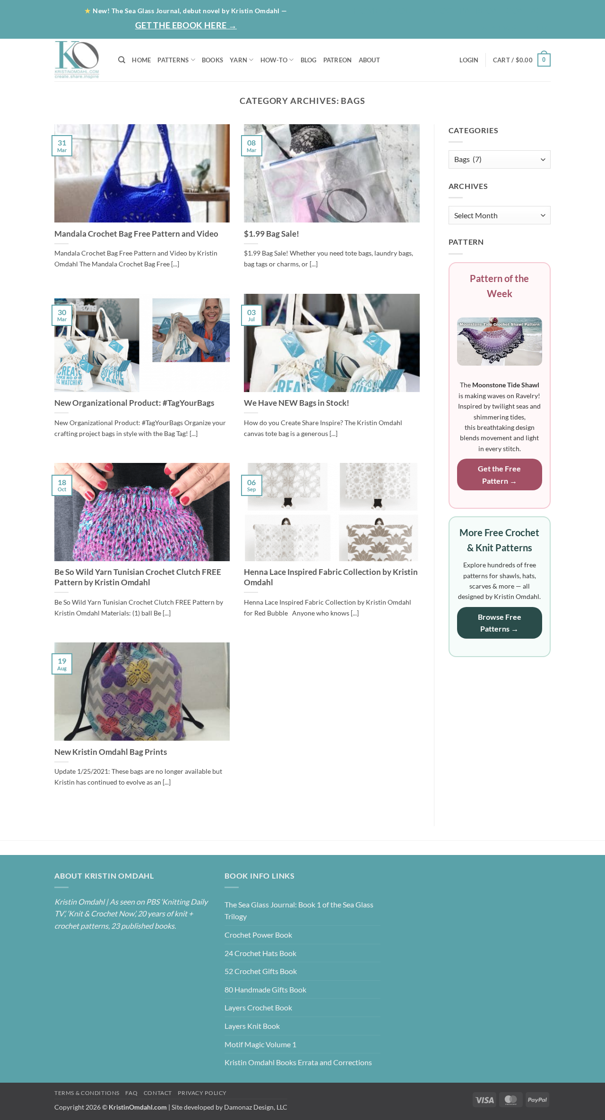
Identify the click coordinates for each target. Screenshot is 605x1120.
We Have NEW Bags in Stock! (296, 403)
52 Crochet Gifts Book (261, 970)
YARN (238, 60)
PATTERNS (173, 60)
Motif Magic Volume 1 (260, 1044)
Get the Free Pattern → (499, 474)
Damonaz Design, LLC (255, 1107)
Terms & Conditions (87, 1092)
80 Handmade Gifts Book (265, 989)
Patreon (479, 10)
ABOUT (369, 60)
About (402, 10)
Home (367, 10)
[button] (513, 28)
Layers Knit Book (252, 1025)
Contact (526, 10)
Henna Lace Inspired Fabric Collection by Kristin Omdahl (331, 577)
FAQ (131, 1092)
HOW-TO (274, 60)
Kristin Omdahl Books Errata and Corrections (298, 1062)
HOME (141, 60)
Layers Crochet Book (258, 1007)
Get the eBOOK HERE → (186, 25)
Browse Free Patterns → (499, 622)
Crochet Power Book (258, 934)
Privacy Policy (202, 1092)
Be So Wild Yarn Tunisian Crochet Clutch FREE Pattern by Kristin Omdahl (137, 577)
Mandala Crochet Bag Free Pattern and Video (136, 234)
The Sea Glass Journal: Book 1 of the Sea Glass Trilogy (299, 910)
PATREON (337, 60)
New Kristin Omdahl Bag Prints (110, 752)
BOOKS (212, 60)
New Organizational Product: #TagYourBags (134, 403)
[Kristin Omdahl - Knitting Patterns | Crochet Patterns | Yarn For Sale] (79, 60)
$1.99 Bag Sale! (271, 234)
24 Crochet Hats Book (260, 953)
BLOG (441, 10)
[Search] (121, 60)
